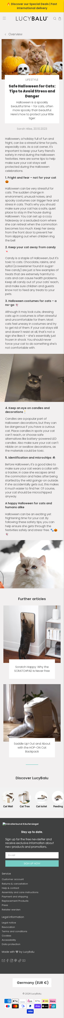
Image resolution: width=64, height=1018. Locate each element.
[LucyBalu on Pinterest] (15, 961)
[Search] (54, 18)
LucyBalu (36, 993)
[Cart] (59, 18)
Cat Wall (8, 806)
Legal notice (9, 922)
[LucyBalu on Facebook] (7, 961)
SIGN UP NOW (32, 863)
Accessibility (9, 940)
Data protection (11, 944)
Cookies (6, 935)
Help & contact (10, 888)
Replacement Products (15, 901)
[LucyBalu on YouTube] (23, 961)
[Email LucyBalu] (3, 961)
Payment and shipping (15, 896)
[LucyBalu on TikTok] (19, 961)
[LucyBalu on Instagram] (11, 961)
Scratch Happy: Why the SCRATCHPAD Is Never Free (32, 669)
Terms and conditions (14, 931)
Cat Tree (25, 806)
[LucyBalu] (32, 18)
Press (5, 905)
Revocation (8, 927)
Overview (15, 34)
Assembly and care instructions (20, 892)
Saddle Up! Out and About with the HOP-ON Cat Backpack (32, 748)
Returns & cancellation (15, 883)
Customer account (13, 879)
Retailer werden (11, 909)
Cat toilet (41, 806)
